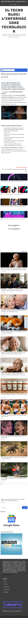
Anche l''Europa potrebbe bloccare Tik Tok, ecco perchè (13, 194)
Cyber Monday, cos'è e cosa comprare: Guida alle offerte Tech (13, 219)
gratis (13, 79)
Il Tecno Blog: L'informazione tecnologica (13, 21)
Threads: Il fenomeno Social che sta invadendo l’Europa (13, 206)
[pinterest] (15, 4)
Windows (6, 592)
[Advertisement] (14, 52)
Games (6, 584)
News (16, 79)
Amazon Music (6, 79)
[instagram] (18, 4)
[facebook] (10, 4)
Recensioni (7, 589)
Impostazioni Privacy (7, 574)
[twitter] (13, 4)
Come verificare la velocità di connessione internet (12, 181)
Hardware (6, 586)
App (10, 79)
